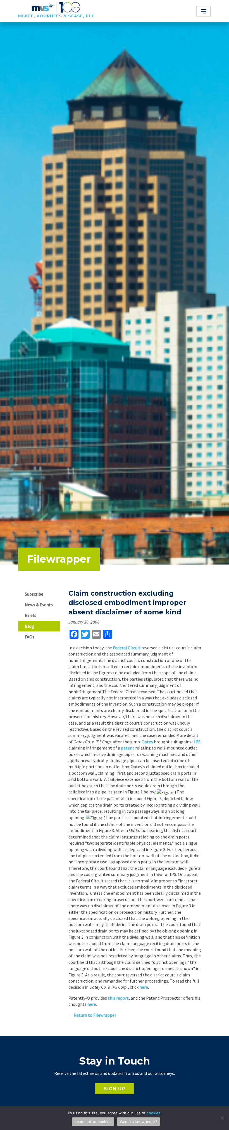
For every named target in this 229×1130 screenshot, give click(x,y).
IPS (197, 741)
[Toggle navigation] (203, 11)
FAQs (29, 637)
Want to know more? (138, 1121)
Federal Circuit (126, 647)
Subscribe (34, 594)
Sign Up (114, 1088)
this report (118, 998)
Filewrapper (59, 559)
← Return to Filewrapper (92, 1015)
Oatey (147, 741)
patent (127, 748)
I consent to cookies (93, 1121)
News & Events (39, 604)
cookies (153, 1113)
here (143, 987)
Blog (29, 626)
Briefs (30, 615)
